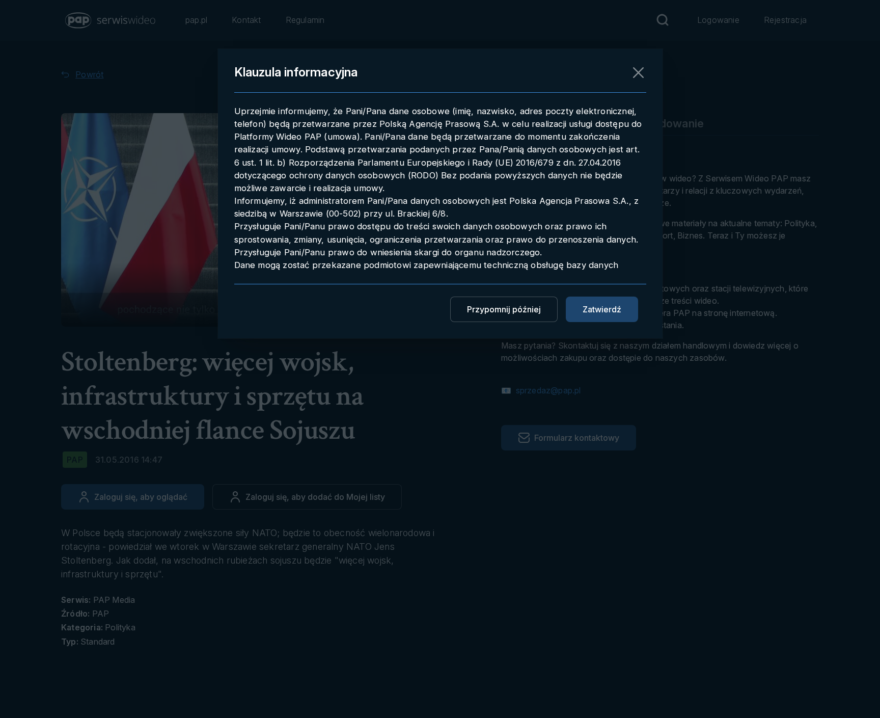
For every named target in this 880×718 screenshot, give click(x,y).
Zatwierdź (602, 309)
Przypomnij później (504, 309)
